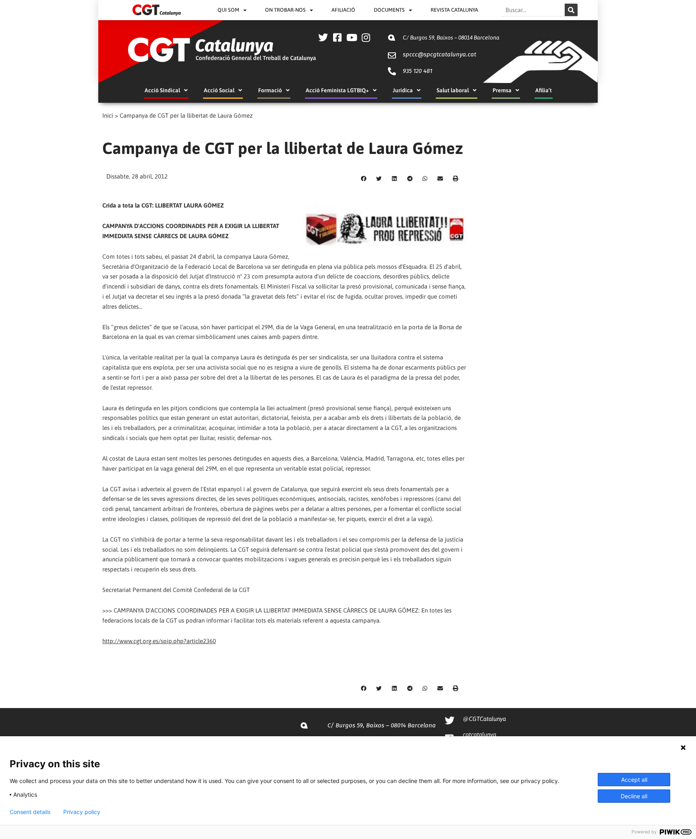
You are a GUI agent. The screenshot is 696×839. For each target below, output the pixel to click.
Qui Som (228, 10)
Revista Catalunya (454, 10)
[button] (363, 179)
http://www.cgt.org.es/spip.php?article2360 (159, 641)
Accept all (634, 779)
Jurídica (403, 90)
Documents (389, 10)
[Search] (571, 10)
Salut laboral (453, 90)
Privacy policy (81, 812)
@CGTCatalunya (484, 718)
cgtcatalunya (479, 734)
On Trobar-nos (285, 10)
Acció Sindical (162, 90)
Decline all (634, 796)
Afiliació (343, 10)
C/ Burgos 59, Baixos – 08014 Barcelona (451, 37)
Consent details (30, 812)
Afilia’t (543, 90)
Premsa (502, 90)
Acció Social (219, 90)
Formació (270, 90)
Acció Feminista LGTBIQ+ (337, 90)
